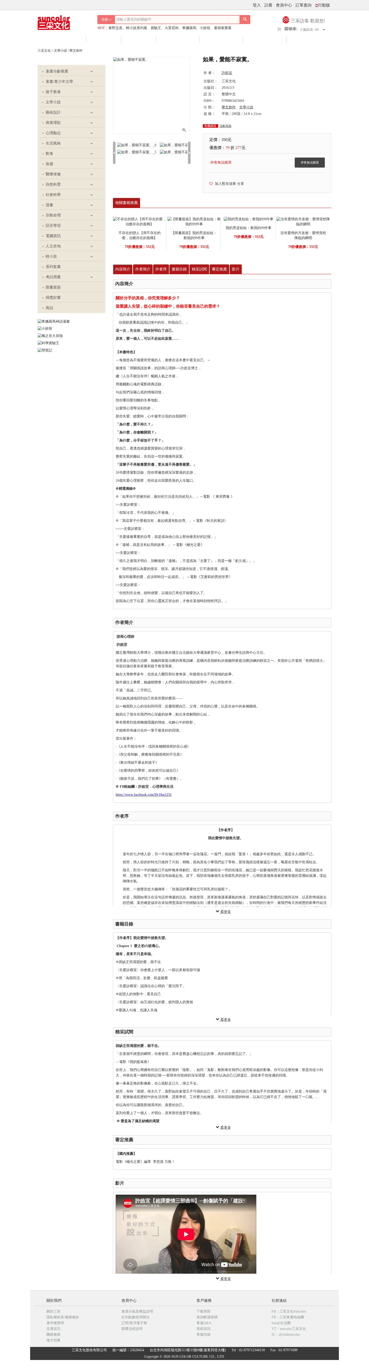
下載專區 (204, 1311)
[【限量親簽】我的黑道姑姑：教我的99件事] (194, 221)
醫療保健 (53, 174)
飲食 (49, 154)
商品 (49, 308)
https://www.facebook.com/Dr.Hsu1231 (144, 795)
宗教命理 (53, 215)
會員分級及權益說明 (137, 1311)
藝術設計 (53, 112)
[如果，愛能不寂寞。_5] (136, 152)
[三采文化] (62, 21)
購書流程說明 (132, 1329)
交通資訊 (53, 1329)
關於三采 (53, 1311)
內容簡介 (122, 269)
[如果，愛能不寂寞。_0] (136, 145)
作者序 (161, 269)
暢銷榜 (306, 39)
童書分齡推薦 (57, 71)
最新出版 (65, 39)
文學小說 (53, 102)
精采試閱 (199, 269)
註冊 (268, 5)
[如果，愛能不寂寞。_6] (179, 152)
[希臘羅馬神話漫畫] (54, 321)
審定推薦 (219, 269)
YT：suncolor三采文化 (289, 1329)
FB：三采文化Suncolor (289, 1311)
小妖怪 (205, 28)
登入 (257, 5)
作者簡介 (142, 269)
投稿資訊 (204, 1329)
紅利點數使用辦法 (135, 1317)
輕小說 (51, 256)
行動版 (324, 5)
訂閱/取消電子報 (134, 1323)
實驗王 (156, 28)
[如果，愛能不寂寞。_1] (179, 145)
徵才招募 (53, 1340)
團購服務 (53, 1334)
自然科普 (53, 184)
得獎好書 (221, 39)
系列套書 (53, 267)
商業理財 (53, 123)
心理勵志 (53, 133)
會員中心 (284, 5)
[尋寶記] (45, 350)
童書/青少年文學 (59, 82)
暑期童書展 (222, 28)
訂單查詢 (303, 5)
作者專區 (265, 39)
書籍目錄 (179, 269)
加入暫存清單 (224, 184)
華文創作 (229, 107)
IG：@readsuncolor (286, 1334)
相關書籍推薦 (126, 203)
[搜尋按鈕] (245, 19)
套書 (139, 39)
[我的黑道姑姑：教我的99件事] (248, 219)
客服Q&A (204, 1323)
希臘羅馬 (189, 28)
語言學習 (53, 226)
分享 (240, 184)
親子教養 (53, 92)
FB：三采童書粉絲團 (288, 1317)
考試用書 (53, 277)
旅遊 (49, 164)
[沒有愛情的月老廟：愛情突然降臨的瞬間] (303, 221)
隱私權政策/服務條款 (62, 1317)
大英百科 (172, 28)
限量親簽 (178, 39)
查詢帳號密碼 (207, 1317)
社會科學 (53, 195)
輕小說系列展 (136, 28)
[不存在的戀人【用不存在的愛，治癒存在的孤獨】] (139, 221)
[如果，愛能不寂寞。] (151, 59)
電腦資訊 (53, 236)
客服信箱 (204, 1334)
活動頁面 (225, 126)
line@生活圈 (281, 1323)
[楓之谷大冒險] (50, 335)
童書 (104, 39)
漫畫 (49, 205)
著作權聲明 (55, 1323)
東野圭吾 (115, 28)
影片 (235, 269)
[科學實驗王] (48, 343)
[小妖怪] (45, 328)
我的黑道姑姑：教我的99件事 (248, 228)
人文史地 (53, 246)
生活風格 (53, 143)
